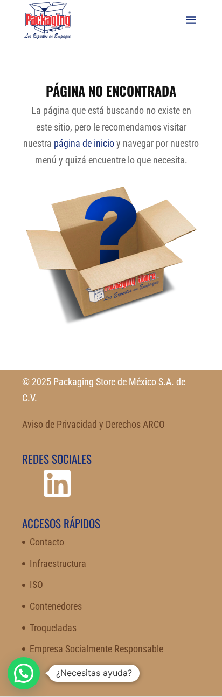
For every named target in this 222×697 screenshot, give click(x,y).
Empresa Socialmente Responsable (96, 648)
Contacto (47, 542)
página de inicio (84, 143)
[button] (24, 673)
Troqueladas (53, 627)
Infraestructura (58, 563)
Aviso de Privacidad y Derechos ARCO (93, 424)
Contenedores (56, 606)
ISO (36, 584)
